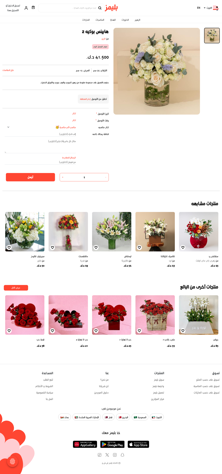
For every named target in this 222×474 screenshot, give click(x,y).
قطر (110, 417)
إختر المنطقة (85, 99)
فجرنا (84, 260)
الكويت (158, 417)
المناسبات (100, 20)
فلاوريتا (126, 260)
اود (172, 260)
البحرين (125, 417)
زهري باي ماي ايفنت (207, 260)
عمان (66, 417)
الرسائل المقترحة (69, 157)
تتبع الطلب (48, 379)
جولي (215, 339)
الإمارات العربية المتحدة (88, 417)
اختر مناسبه (103, 127)
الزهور (137, 20)
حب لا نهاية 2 (82, 339)
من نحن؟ (104, 379)
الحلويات (125, 20)
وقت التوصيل (102, 120)
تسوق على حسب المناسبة (207, 386)
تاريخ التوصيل (102, 113)
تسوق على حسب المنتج (208, 379)
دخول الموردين (101, 392)
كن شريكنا (104, 386)
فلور (40, 260)
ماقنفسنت (83, 256)
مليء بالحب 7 (169, 339)
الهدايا (113, 20)
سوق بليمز (159, 379)
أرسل (30, 177)
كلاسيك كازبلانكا (168, 256)
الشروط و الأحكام (44, 386)
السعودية (141, 417)
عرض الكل (15, 287)
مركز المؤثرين (157, 399)
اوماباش (127, 256)
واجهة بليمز (158, 386)
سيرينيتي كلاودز (37, 256)
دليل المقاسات (8, 70)
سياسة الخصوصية (44, 392)
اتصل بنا (49, 399)
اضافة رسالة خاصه (100, 134)
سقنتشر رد (213, 256)
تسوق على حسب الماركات (207, 392)
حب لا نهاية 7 (125, 339)
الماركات (85, 20)
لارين (103, 38)
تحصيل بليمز (158, 392)
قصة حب (40, 339)
